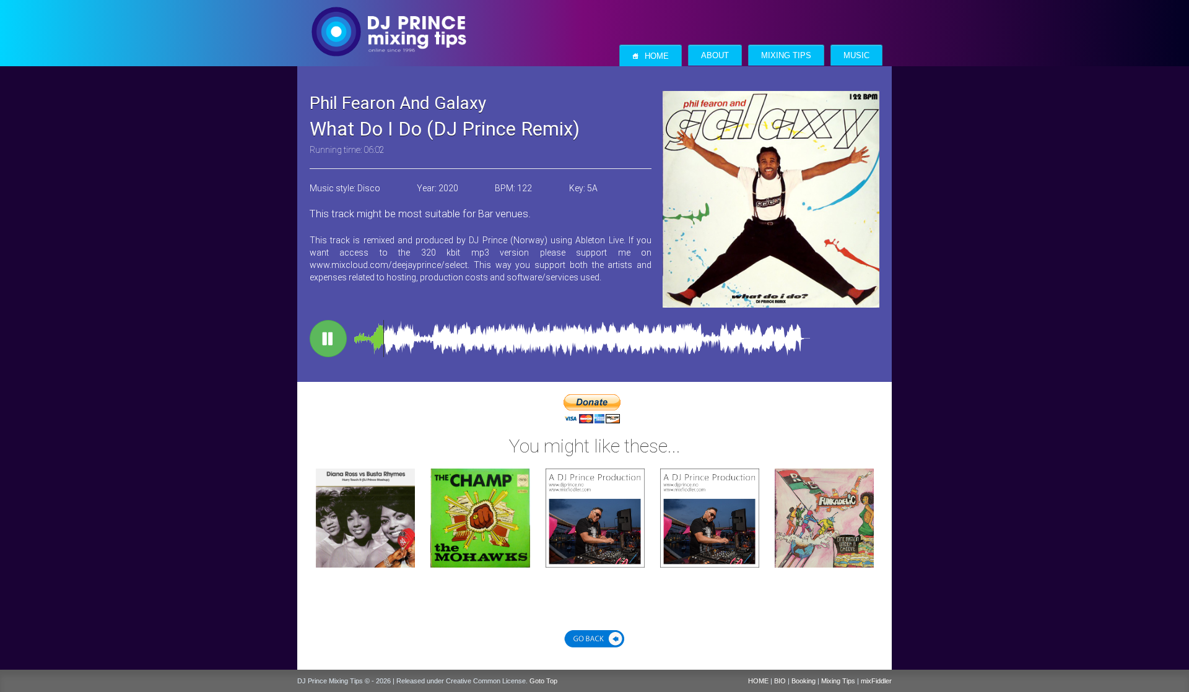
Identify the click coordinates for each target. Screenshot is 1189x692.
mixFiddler (876, 681)
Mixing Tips (786, 55)
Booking (803, 681)
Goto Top (543, 681)
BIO (780, 681)
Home (650, 56)
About (715, 55)
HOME (758, 681)
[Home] (389, 19)
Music (856, 55)
